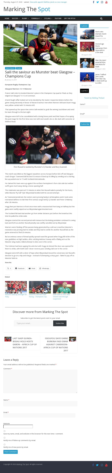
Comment (7, 369)
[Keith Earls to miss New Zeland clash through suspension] (64, 287)
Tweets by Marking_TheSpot (94, 98)
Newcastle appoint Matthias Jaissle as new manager (48, 2)
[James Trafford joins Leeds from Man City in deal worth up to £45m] (87, 73)
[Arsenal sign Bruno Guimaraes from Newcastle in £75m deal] (87, 43)
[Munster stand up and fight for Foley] (16, 287)
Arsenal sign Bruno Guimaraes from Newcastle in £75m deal (101, 48)
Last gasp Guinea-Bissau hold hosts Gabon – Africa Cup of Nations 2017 (25, 343)
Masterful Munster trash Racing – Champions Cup (38, 295)
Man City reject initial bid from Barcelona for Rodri (100, 63)
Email (6, 412)
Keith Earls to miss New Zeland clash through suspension (61, 296)
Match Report (10, 68)
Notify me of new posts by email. (15, 447)
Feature (58, 18)
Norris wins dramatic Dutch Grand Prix (100, 34)
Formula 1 (35, 18)
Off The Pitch (69, 18)
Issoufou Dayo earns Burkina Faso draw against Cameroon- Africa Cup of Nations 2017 (56, 344)
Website (6, 423)
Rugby (24, 18)
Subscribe (60, 323)
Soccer (15, 18)
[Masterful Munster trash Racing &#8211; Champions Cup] (40, 287)
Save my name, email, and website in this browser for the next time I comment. (33, 434)
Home (7, 18)
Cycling (47, 18)
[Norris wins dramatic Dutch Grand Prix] (87, 31)
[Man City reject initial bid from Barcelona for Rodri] (87, 59)
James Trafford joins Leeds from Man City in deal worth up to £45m (101, 78)
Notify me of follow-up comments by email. (19, 440)
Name (6, 400)
